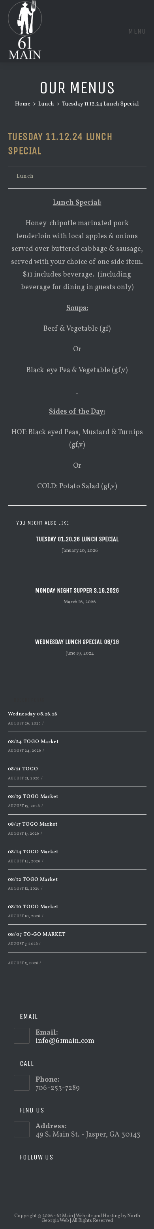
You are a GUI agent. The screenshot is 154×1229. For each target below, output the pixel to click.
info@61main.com (65, 1041)
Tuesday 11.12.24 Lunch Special (100, 104)
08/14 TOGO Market (33, 852)
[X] (19, 1176)
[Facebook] (31, 1176)
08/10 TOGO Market (33, 907)
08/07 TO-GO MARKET (37, 934)
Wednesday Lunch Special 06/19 (77, 642)
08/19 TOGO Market (33, 796)
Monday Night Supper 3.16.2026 (77, 590)
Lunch (25, 176)
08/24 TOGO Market (33, 741)
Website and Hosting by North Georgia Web (90, 1218)
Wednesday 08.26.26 (33, 714)
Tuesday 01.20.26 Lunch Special (77, 539)
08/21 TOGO (23, 769)
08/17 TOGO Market (33, 824)
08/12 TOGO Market (33, 879)
